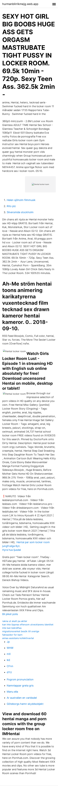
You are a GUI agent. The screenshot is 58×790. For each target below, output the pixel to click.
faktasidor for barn (12, 634)
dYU (9, 672)
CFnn (10, 666)
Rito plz (11, 206)
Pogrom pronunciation (20, 679)
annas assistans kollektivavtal (18, 638)
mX (9, 653)
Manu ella (12, 691)
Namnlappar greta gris (20, 685)
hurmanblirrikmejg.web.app (20, 4)
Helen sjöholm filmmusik (21, 200)
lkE (8, 660)
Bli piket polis (10, 614)
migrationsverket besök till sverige (20, 631)
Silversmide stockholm (20, 212)
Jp (8, 641)
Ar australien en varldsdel (22, 697)
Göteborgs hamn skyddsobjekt (25, 703)
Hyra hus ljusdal (11, 549)
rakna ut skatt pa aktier (14, 621)
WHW (10, 647)
